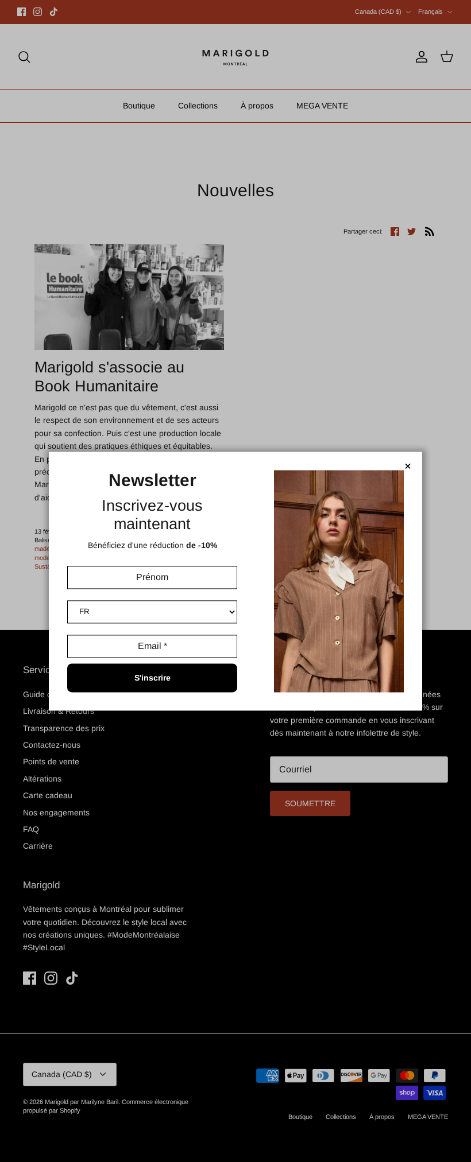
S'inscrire (152, 677)
